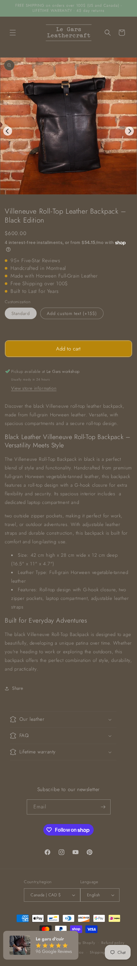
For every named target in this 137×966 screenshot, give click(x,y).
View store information (33, 388)
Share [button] (17, 688)
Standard (20, 313)
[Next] (129, 131)
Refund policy (112, 942)
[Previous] (7, 131)
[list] (68, 131)
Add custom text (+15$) (72, 313)
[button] (13, 33)
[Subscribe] (103, 806)
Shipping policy (103, 952)
